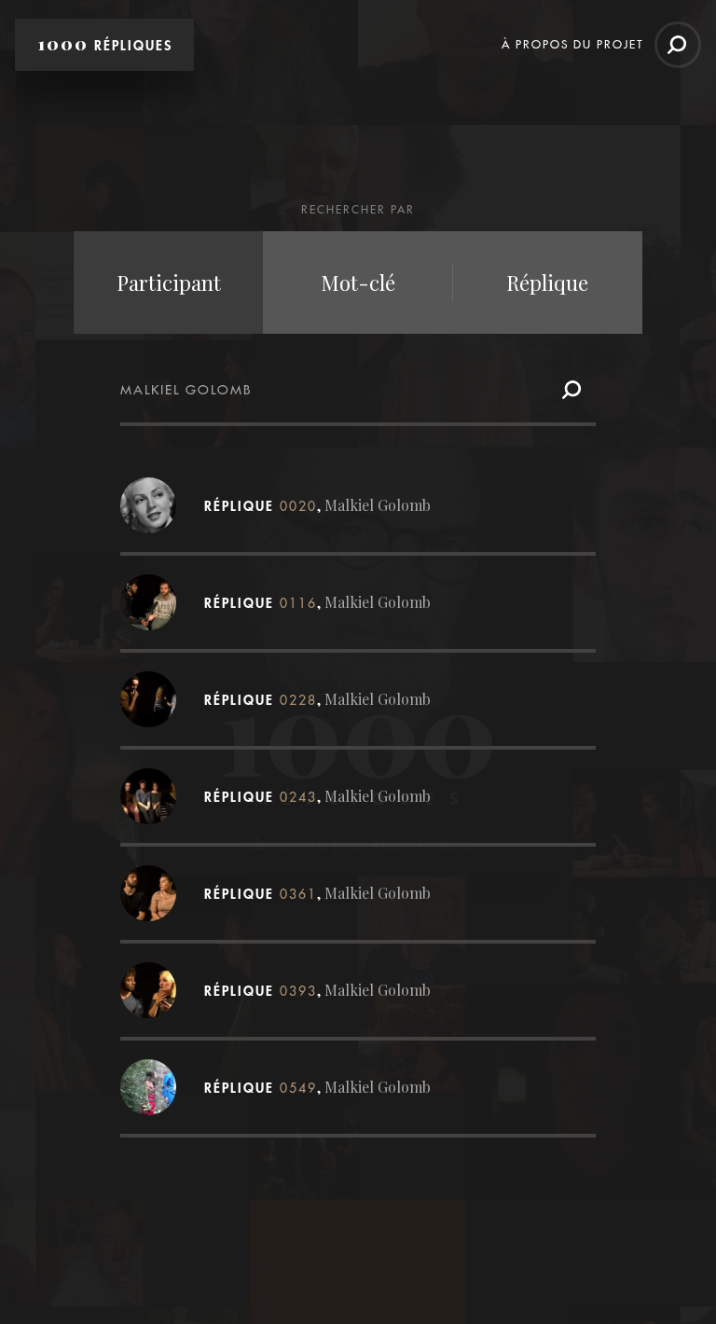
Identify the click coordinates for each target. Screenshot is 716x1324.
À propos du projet (572, 43)
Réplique (547, 283)
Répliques (105, 44)
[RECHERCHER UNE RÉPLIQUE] (677, 44)
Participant (169, 283)
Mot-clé (358, 283)
